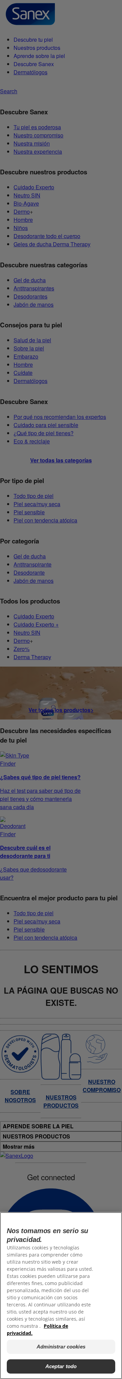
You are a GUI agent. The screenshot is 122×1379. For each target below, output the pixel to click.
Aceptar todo (61, 1366)
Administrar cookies (61, 1346)
